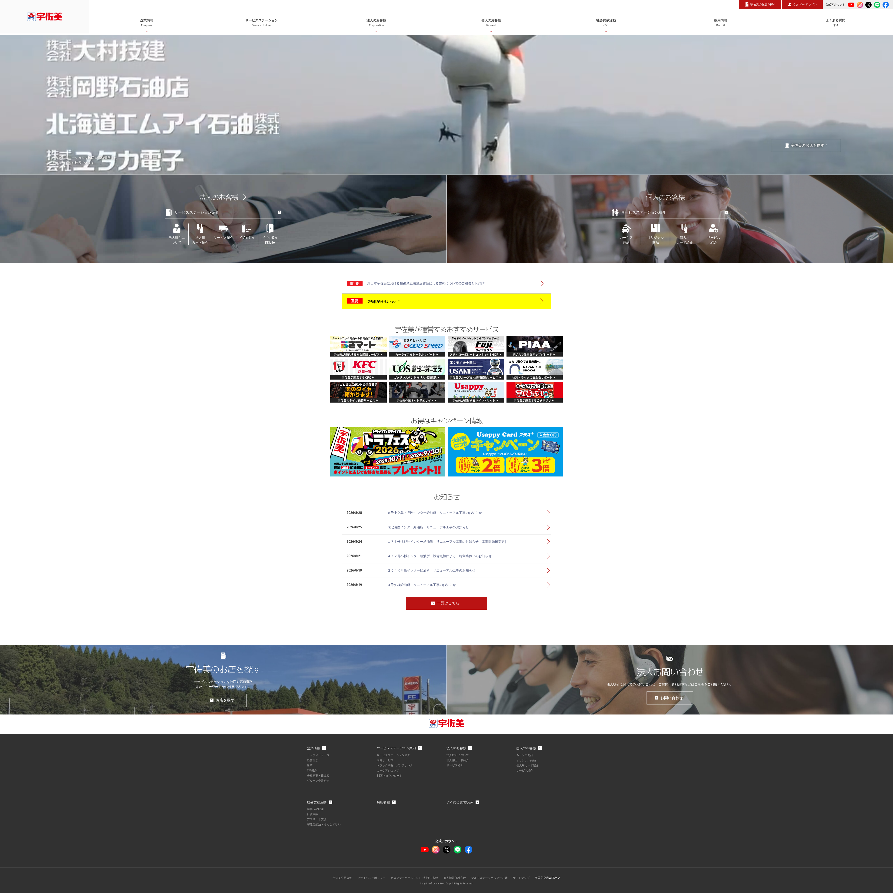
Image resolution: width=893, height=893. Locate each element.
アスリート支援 (317, 819)
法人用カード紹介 (200, 239)
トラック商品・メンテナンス (395, 765)
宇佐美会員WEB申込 (547, 878)
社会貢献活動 (606, 22)
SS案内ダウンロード (389, 775)
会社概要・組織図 (318, 775)
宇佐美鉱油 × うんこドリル (323, 824)
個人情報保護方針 (454, 878)
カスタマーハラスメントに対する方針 (414, 878)
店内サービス (385, 760)
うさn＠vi (247, 237)
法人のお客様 (376, 22)
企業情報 (146, 22)
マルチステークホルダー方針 (489, 878)
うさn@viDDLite (270, 239)
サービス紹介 (223, 237)
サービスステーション (261, 22)
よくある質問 (835, 22)
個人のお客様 (491, 22)
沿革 (310, 765)
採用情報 (720, 22)
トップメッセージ (318, 755)
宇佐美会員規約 (342, 878)
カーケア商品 (626, 239)
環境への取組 (315, 809)
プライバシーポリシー (371, 878)
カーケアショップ (388, 770)
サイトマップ (521, 878)
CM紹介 (312, 770)
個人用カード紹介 (684, 239)
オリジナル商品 (655, 239)
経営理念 (312, 760)
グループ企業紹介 (318, 780)
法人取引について (177, 239)
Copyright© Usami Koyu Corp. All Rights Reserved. (446, 883)
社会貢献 (312, 814)
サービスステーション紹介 (196, 212)
